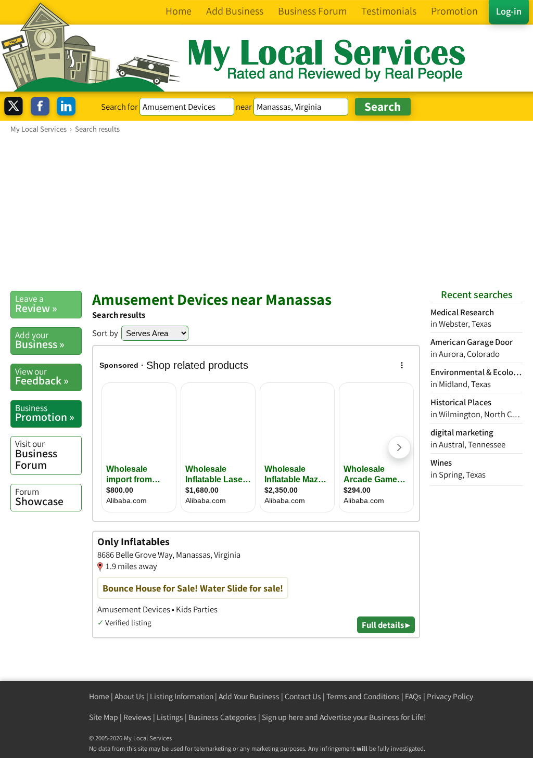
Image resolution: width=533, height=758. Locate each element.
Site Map (103, 717)
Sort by (105, 333)
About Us (130, 696)
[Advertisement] (266, 212)
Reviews (137, 717)
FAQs (413, 696)
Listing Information (181, 696)
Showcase (39, 496)
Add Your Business (249, 696)
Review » (36, 303)
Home (99, 696)
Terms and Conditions (363, 696)
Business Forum (36, 454)
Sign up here (282, 717)
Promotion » (44, 413)
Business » (40, 340)
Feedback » (42, 376)
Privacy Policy (450, 696)
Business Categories (222, 717)
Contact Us (303, 696)
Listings (170, 717)
